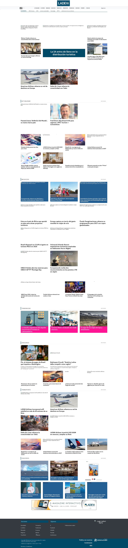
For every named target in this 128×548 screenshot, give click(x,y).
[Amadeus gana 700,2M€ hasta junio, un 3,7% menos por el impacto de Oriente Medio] (97, 49)
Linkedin (52, 530)
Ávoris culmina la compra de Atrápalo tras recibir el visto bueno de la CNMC (97, 39)
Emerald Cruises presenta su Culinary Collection (30, 495)
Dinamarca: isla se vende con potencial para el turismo (29, 384)
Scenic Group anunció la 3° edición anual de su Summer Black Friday (74, 496)
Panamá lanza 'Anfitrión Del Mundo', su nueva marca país (34, 122)
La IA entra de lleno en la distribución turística (64, 53)
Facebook (52, 527)
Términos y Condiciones (26, 546)
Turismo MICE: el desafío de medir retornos (64, 329)
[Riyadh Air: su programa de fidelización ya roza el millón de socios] (75, 139)
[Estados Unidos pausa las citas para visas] (31, 139)
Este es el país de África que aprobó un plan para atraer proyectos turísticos (34, 223)
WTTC (58, 11)
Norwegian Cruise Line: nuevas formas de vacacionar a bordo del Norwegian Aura (62, 478)
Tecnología (53, 11)
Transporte (65, 8)
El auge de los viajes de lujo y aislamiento (91, 329)
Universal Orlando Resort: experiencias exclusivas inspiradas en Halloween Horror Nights (63, 247)
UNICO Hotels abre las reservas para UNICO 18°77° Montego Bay (34, 269)
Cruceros (77, 8)
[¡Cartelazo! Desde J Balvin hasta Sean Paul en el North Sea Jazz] (75, 287)
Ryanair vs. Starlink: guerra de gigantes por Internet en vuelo (95, 384)
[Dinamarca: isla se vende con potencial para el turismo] (31, 376)
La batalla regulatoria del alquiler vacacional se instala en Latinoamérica (34, 330)
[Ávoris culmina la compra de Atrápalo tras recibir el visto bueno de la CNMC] (97, 30)
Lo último (43, 8)
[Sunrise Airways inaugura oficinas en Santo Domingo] (31, 48)
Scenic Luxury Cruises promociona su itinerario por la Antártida (34, 478)
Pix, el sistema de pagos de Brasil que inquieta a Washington (33, 363)
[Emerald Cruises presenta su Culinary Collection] (31, 487)
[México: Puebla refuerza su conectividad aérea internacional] (31, 30)
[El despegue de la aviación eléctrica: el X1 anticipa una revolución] (97, 287)
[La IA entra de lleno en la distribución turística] (64, 37)
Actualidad (36, 8)
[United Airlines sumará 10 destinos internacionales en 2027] (97, 139)
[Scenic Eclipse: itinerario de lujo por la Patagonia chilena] (53, 487)
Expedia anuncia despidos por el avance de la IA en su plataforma (74, 166)
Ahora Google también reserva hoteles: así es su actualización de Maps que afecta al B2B (30, 167)
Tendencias (71, 8)
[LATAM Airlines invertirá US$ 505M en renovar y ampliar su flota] (53, 139)
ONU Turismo (31, 11)
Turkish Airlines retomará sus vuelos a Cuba (51, 295)
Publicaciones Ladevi (70, 525)
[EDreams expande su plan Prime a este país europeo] (97, 158)
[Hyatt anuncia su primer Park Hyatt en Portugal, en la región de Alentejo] (53, 158)
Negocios (53, 8)
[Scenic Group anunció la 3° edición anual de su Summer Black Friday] (75, 487)
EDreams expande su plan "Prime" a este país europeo (97, 166)
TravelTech (59, 8)
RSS (91, 545)
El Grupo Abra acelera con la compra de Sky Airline (95, 452)
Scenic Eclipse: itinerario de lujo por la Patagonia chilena (52, 495)
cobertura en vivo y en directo (67, 11)
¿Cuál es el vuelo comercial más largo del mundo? (74, 384)
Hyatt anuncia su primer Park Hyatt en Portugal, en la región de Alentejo (52, 167)
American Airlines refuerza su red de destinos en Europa (34, 87)
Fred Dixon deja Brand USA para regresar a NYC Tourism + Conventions (62, 123)
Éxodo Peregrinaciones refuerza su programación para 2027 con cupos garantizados (93, 223)
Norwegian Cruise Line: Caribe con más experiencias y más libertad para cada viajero (96, 496)
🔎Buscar (88, 8)
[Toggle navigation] (23, 8)
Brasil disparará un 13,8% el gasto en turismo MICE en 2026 (34, 246)
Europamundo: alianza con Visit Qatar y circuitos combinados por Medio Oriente (32, 199)
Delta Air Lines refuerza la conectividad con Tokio (59, 87)
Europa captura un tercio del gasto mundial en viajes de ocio (63, 222)
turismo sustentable (44, 11)
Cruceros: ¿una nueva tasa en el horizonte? (52, 384)
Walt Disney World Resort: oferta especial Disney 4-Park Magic (62, 199)
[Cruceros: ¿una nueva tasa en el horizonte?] (53, 376)
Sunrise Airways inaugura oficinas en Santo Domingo (30, 56)
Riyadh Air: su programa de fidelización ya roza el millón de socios (74, 148)
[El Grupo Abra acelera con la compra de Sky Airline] (97, 444)
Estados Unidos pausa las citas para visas (29, 147)
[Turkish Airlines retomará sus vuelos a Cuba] (53, 287)
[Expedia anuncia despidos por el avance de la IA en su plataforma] (75, 158)
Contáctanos (53, 535)
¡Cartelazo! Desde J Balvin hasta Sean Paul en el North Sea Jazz (74, 295)
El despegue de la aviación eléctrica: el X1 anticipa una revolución (95, 296)
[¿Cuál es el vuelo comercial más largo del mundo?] (75, 376)
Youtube (52, 532)
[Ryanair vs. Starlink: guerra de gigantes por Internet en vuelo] (97, 376)
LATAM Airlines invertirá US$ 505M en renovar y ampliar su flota (52, 147)
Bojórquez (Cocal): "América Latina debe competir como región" (63, 363)
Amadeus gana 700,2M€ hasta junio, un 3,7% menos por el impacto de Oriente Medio (95, 58)
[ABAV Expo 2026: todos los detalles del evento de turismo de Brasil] (31, 287)
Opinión (82, 8)
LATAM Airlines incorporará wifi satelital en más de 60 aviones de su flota (34, 411)
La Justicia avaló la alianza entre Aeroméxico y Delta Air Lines (74, 452)
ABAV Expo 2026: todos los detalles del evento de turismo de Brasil (30, 296)
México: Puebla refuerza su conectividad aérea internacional (30, 38)
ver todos (103, 101)
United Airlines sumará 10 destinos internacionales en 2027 (96, 147)
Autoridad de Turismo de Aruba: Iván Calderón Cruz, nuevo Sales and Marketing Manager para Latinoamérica (93, 200)
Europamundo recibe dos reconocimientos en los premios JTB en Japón (63, 270)
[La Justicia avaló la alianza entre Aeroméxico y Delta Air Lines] (75, 444)
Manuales (48, 8)
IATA (37, 11)
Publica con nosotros (85, 540)
